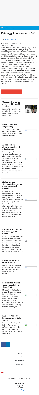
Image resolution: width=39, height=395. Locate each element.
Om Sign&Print (19, 360)
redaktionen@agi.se (19, 390)
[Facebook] (3, 344)
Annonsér (19, 357)
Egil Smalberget (10, 39)
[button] (33, 28)
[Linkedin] (8, 344)
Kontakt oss (19, 364)
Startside (19, 353)
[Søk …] (36, 28)
